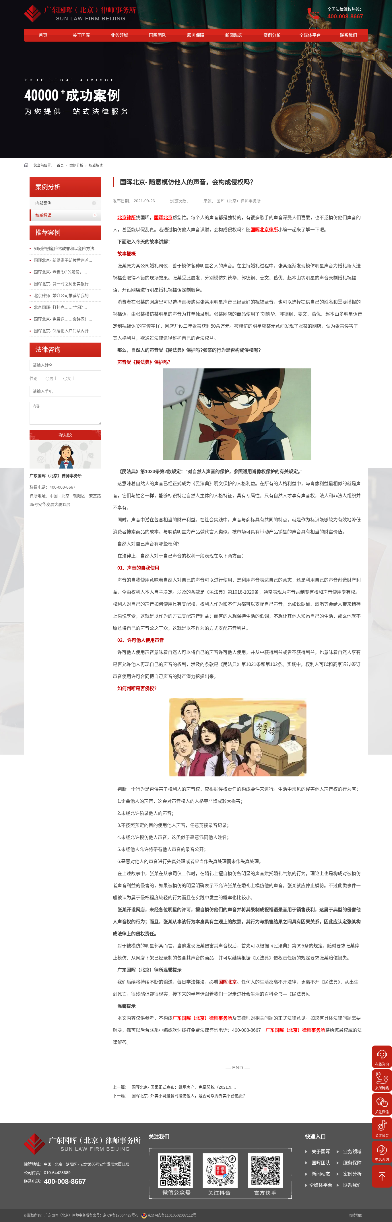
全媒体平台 (310, 35)
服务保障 (195, 35)
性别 (34, 378)
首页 (43, 35)
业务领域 (119, 35)
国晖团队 (157, 35)
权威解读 (96, 166)
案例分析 (272, 35)
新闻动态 (233, 35)
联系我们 (348, 35)
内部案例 (43, 203)
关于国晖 (81, 35)
